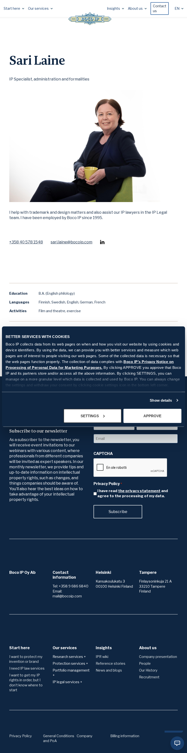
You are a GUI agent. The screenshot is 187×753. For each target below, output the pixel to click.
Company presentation (158, 657)
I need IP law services (27, 668)
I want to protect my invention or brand (26, 659)
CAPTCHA (103, 453)
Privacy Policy (20, 736)
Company (85, 736)
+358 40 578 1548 (26, 242)
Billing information (124, 736)
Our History (148, 670)
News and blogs (109, 670)
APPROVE (152, 416)
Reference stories (110, 663)
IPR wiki (102, 657)
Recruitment (149, 677)
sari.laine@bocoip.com (71, 242)
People (145, 663)
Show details (161, 400)
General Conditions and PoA (58, 738)
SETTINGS (90, 416)
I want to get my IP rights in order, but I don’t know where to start (26, 682)
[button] (14, 8)
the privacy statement (139, 491)
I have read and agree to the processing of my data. (132, 493)
